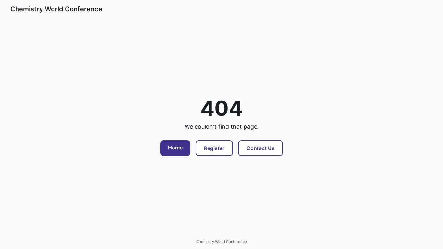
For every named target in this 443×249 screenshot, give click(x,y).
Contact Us (260, 148)
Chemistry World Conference (56, 9)
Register (214, 148)
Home (175, 147)
